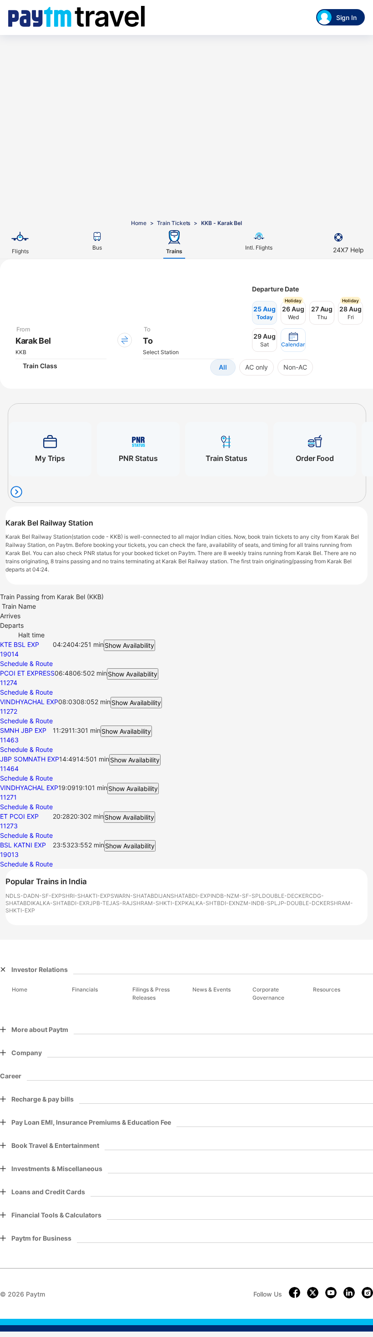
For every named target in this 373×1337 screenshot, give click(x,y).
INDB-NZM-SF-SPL (236, 895)
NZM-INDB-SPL (256, 903)
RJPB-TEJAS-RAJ (109, 903)
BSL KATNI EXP (23, 845)
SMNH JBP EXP (23, 730)
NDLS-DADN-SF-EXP (33, 895)
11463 (9, 740)
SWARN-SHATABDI (135, 895)
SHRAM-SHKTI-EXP (159, 903)
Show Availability (129, 645)
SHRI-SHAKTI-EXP (86, 895)
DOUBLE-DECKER (285, 895)
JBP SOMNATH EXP (29, 759)
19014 (9, 654)
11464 (9, 768)
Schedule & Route (26, 663)
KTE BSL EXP (19, 644)
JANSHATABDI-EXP (185, 895)
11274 (8, 682)
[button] (293, 340)
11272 (8, 711)
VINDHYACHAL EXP (29, 702)
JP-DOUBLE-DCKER (303, 903)
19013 (9, 854)
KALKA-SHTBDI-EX (210, 903)
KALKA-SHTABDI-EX (59, 903)
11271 (8, 797)
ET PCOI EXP (19, 816)
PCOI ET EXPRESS (27, 673)
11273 (9, 826)
